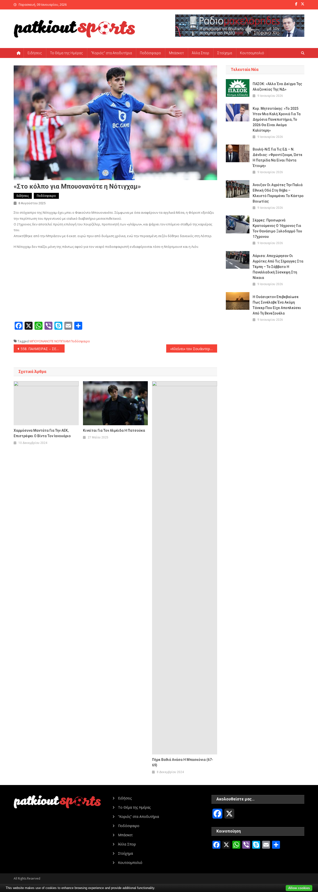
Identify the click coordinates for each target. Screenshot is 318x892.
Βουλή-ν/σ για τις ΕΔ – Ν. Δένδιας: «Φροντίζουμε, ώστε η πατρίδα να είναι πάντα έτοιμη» (277, 157)
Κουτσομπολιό (252, 53)
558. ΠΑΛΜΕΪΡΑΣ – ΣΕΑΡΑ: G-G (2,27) (43, 348)
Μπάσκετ (176, 53)
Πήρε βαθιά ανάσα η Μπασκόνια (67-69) (182, 762)
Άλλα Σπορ (200, 53)
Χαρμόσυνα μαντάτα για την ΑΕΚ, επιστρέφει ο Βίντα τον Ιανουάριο (42, 433)
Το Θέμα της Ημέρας (66, 53)
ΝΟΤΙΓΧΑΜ (62, 341)
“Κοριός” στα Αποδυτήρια (111, 53)
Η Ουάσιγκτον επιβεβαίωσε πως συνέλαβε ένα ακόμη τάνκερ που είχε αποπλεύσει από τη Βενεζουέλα (277, 305)
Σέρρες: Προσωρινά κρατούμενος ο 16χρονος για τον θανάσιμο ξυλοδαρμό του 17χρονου (277, 228)
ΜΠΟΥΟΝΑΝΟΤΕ (42, 341)
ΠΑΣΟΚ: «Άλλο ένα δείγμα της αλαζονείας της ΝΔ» (277, 86)
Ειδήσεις (35, 53)
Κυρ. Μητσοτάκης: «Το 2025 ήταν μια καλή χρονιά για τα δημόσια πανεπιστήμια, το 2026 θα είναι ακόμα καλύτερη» (277, 119)
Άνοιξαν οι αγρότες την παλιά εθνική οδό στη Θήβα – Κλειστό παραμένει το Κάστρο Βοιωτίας (278, 193)
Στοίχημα (224, 53)
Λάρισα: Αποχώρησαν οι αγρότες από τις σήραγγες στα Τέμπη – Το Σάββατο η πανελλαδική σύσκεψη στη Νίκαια (278, 267)
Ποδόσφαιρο (150, 53)
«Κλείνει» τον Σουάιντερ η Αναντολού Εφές (193, 348)
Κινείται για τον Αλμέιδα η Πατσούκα (114, 430)
